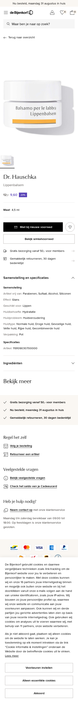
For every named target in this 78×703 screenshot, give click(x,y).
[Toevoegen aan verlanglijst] (70, 227)
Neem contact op (21, 510)
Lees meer (12, 655)
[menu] (6, 12)
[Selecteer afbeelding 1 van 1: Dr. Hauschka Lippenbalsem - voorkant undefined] (7, 158)
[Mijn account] (52, 12)
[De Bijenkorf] (21, 12)
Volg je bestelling (21, 446)
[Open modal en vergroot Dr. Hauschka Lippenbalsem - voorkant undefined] (39, 95)
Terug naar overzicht (21, 37)
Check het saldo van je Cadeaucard (33, 486)
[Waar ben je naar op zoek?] (8, 24)
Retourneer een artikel (24, 454)
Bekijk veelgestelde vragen (27, 478)
